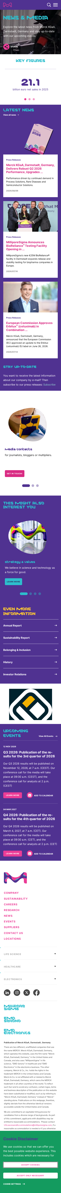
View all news (9, 115)
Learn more (13, 582)
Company (11, 892)
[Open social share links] (6, 47)
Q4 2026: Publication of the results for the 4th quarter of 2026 (29, 817)
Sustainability (16, 898)
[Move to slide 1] (25, 99)
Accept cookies (30, 1165)
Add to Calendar (43, 795)
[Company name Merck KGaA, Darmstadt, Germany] (7, 5)
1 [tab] (23, 489)
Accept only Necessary (30, 1175)
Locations (12, 938)
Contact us (13, 933)
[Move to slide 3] (34, 99)
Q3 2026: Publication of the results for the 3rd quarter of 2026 (29, 754)
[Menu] (55, 4)
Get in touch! (14, 473)
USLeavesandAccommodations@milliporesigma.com (28, 1125)
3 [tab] (37, 489)
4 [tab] (39, 597)
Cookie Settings (12, 1184)
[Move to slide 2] (29, 99)
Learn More (12, 795)
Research (12, 910)
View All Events (46, 736)
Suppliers (11, 927)
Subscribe (49, 384)
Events (9, 921)
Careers (10, 904)
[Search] (49, 5)
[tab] (30, 953)
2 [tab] (32, 489)
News (8, 915)
